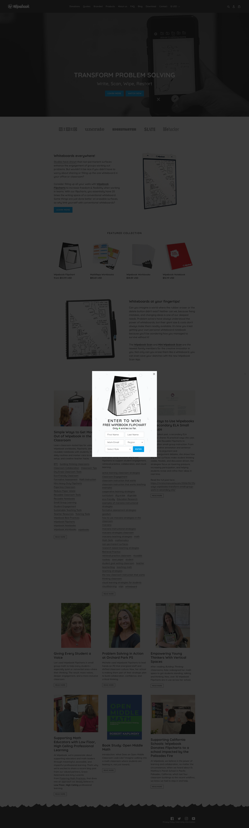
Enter (138, 449)
